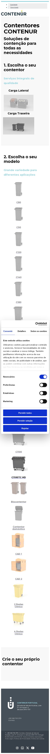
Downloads (14, 7)
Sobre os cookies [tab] (39, 331)
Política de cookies (37, 739)
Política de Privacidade (22, 739)
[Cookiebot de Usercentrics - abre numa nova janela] (35, 324)
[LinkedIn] (22, 749)
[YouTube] (32, 749)
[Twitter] (27, 749)
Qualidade (13, 5)
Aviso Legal (9, 739)
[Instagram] (17, 749)
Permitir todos (25, 413)
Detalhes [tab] (22, 331)
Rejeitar (25, 428)
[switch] (43, 385)
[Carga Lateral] (18, 110)
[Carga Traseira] (18, 133)
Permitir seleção (25, 420)
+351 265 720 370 (14, 718)
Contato (11, 720)
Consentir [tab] (8, 331)
